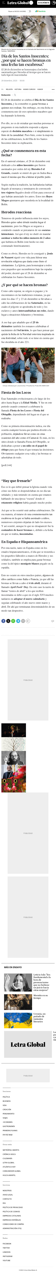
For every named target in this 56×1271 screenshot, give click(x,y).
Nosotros (7, 1190)
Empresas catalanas (12, 1216)
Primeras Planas (10, 1130)
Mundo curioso (29, 89)
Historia (18, 89)
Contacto (7, 1199)
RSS (4, 1203)
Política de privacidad (13, 1207)
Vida (5, 1105)
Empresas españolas (12, 1220)
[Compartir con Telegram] (18, 621)
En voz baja (8, 1135)
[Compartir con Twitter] (8, 621)
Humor (40, 89)
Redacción (6, 95)
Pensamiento (8, 1114)
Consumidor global (12, 1171)
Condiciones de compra (13, 1224)
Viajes (5, 1118)
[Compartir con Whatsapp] (13, 621)
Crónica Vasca (9, 1154)
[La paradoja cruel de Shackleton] (28, 1044)
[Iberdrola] (40, 11)
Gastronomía (9, 1126)
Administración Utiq (12, 1228)
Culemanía (7, 1158)
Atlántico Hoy (9, 1167)
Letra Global (8, 1162)
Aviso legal (8, 1195)
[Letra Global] (18, 2)
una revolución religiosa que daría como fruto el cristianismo (24, 261)
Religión (9, 89)
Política (6, 1097)
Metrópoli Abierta (11, 1150)
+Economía (8, 1122)
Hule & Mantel (9, 1175)
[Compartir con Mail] (23, 621)
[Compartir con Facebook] (3, 621)
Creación (7, 1109)
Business (7, 1101)
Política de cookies (11, 1211)
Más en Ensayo (13, 967)
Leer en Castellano (8, 6)
